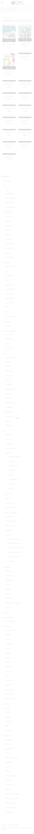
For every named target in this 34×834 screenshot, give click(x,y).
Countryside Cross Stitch (25, 84)
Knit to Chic (9, 132)
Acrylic (8, 189)
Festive (8, 380)
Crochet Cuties (24, 96)
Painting (8, 230)
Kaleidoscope (25, 120)
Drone (8, 635)
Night (7, 657)
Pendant (11, 488)
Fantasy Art (9, 216)
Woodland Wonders (9, 157)
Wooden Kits (7, 735)
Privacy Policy (15, 827)
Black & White (10, 630)
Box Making (9, 748)
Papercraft (9, 407)
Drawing (8, 212)
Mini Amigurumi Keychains (24, 132)
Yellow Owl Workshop (13, 539)
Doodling (9, 325)
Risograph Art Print (15, 552)
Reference (9, 239)
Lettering (9, 221)
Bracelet (12, 461)
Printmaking (10, 416)
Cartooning (9, 334)
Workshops (9, 812)
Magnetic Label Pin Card (17, 547)
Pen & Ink (8, 234)
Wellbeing (6, 708)
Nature (8, 653)
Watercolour (10, 248)
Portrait (8, 662)
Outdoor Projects (11, 776)
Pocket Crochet (9, 145)
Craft (7, 280)
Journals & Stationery (10, 513)
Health (8, 716)
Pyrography (9, 785)
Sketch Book (10, 243)
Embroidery (9, 580)
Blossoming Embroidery (25, 56)
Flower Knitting (9, 120)
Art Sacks (9, 434)
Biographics (9, 257)
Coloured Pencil (11, 207)
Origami (8, 398)
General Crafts (11, 389)
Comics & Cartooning (9, 331)
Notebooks (9, 530)
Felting (8, 585)
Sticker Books (10, 316)
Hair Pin (11, 475)
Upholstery (9, 425)
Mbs (7, 726)
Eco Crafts (9, 375)
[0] (31, 3)
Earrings (12, 470)
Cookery (8, 366)
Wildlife (8, 685)
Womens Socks (10, 507)
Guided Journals (11, 521)
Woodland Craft (11, 803)
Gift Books (9, 444)
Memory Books (10, 525)
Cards (7, 439)
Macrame (8, 594)
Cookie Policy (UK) (24, 827)
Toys (7, 498)
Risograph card (14, 556)
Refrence (9, 671)
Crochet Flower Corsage (9, 108)
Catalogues (3, 827)
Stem (7, 312)
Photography (7, 626)
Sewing (8, 607)
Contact (9, 827)
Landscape (9, 644)
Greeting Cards (11, 448)
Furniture (9, 762)
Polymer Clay (10, 412)
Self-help (9, 730)
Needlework (10, 598)
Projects (8, 780)
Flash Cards (9, 284)
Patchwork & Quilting (13, 603)
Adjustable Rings (14, 456)
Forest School (10, 621)
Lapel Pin (12, 484)
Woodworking (7, 740)
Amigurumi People (24, 44)
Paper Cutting (10, 403)
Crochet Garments (25, 108)
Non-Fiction (6, 613)
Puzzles (8, 307)
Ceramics (8, 362)
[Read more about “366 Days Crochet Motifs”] (9, 40)
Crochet (8, 571)
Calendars (9, 516)
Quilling (8, 421)
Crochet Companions (9, 96)
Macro (8, 648)
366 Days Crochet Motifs (9, 44)
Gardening (9, 384)
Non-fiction (9, 293)
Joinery (8, 771)
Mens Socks (9, 494)
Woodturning (10, 807)
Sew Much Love (25, 145)
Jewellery (9, 394)
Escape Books (10, 694)
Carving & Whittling (12, 757)
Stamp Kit (12, 561)
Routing (8, 789)
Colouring (6, 322)
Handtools (9, 766)
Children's (6, 262)
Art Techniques (11, 198)
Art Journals (10, 193)
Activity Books (10, 266)
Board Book (9, 275)
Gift (4, 431)
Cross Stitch (10, 575)
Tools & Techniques (12, 798)
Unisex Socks (10, 503)
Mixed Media (10, 225)
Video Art (9, 348)
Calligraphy (10, 202)
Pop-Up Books (10, 303)
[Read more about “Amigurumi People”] (25, 39)
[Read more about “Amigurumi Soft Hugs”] (9, 67)
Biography (6, 253)
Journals (8, 721)
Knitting (8, 589)
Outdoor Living (8, 617)
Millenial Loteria (11, 698)
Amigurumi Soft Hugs (9, 72)
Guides (8, 639)
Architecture (7, 181)
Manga (8, 343)
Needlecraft (7, 567)
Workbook (9, 534)
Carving (8, 753)
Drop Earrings (13, 465)
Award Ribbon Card (15, 543)
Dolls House (10, 371)
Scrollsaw (6, 704)
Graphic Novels (11, 289)
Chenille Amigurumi (9, 84)
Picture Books (10, 298)
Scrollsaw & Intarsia (12, 794)
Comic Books (10, 339)
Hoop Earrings (13, 479)
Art (4, 185)
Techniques (9, 680)
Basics (8, 744)
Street (8, 675)
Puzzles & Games (8, 690)
